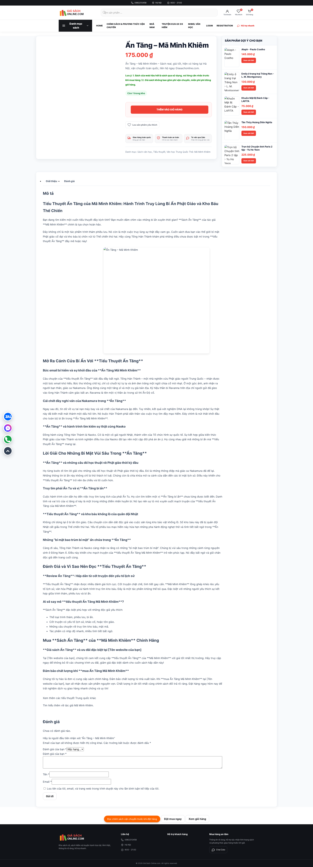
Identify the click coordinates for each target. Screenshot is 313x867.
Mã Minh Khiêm (202, 151)
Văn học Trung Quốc (177, 151)
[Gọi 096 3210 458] (7, 439)
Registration (225, 25)
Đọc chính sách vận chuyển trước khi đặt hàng (132, 819)
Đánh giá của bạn (55, 749)
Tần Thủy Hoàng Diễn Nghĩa (256, 122)
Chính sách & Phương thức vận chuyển (126, 26)
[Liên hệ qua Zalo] (7, 416)
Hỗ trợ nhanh (247, 25)
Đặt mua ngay (173, 819)
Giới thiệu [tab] (51, 181)
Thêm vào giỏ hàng (169, 109)
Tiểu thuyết (159, 151)
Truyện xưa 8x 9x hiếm (172, 26)
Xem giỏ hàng (197, 819)
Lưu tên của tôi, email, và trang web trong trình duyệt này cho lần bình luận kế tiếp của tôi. (103, 788)
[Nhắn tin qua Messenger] (7, 428)
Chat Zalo (220, 849)
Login (209, 25)
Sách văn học (144, 151)
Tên (46, 774)
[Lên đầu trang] (7, 450)
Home (99, 25)
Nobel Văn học (194, 26)
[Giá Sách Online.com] (77, 12)
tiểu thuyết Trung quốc (75, 698)
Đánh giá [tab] (69, 181)
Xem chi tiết (248, 60)
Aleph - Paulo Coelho (253, 49)
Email (47, 781)
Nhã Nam (152, 26)
